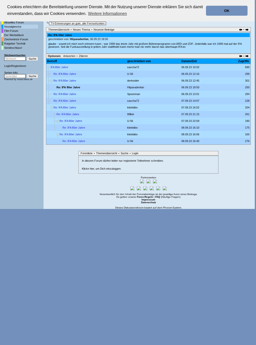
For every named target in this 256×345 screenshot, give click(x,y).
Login (7, 65)
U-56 (130, 73)
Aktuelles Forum (14, 22)
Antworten (69, 55)
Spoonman (133, 94)
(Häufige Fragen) (167, 197)
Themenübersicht (58, 29)
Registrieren (18, 65)
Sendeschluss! (13, 47)
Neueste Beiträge (104, 29)
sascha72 (133, 67)
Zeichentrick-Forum (16, 39)
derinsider (133, 80)
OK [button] (226, 11)
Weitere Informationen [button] (107, 13)
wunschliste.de (25, 79)
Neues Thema (81, 29)
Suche (124, 153)
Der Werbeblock (14, 35)
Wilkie (130, 114)
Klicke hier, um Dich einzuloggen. (101, 168)
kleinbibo (132, 107)
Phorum (167, 207)
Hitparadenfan (79, 39)
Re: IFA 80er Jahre (64, 73)
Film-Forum (11, 30)
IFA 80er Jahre (59, 67)
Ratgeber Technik (15, 43)
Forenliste (87, 153)
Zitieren (83, 55)
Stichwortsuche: (15, 55)
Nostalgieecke (12, 26)
